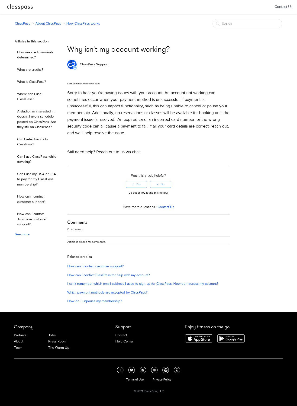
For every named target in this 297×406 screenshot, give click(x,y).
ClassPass (20, 8)
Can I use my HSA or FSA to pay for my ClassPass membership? (36, 179)
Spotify (165, 370)
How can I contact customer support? (31, 199)
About (18, 341)
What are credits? (30, 69)
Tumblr (177, 370)
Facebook (120, 370)
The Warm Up (58, 347)
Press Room (57, 341)
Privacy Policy (162, 379)
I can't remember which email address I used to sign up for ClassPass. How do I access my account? (142, 283)
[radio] (136, 184)
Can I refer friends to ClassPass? (32, 142)
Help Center (124, 341)
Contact (121, 335)
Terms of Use (135, 379)
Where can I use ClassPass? (29, 97)
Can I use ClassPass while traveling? (36, 159)
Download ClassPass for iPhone (198, 338)
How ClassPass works (83, 23)
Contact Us (283, 7)
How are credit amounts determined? (35, 55)
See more (22, 234)
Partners (20, 335)
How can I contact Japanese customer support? (32, 219)
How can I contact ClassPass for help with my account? (108, 275)
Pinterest (154, 370)
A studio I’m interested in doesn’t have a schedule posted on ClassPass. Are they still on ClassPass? (36, 119)
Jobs (52, 335)
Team (18, 347)
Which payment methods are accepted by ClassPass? (107, 292)
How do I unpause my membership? (94, 301)
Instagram (143, 370)
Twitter (131, 370)
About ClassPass (48, 23)
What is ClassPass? (31, 82)
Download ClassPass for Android (231, 338)
